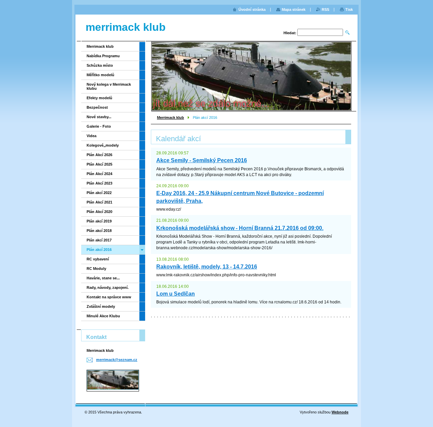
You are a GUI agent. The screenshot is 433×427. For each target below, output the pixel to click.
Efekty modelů (99, 98)
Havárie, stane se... (103, 278)
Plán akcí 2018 (99, 231)
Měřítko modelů (100, 75)
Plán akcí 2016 (99, 250)
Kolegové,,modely (103, 145)
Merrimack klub (170, 117)
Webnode (340, 412)
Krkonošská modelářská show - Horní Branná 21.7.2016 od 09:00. (239, 228)
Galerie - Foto (99, 126)
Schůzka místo (100, 65)
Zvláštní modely (101, 306)
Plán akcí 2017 (99, 240)
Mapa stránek (293, 9)
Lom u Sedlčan (175, 294)
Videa (91, 136)
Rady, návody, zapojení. (108, 287)
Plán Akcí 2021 (99, 202)
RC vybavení (98, 259)
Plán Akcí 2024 (99, 174)
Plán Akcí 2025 (99, 164)
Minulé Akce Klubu (103, 316)
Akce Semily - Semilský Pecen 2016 (201, 160)
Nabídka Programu (103, 56)
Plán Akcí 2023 (99, 183)
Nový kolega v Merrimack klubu (109, 86)
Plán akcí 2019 (99, 221)
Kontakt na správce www (109, 297)
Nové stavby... (99, 117)
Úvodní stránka (252, 9)
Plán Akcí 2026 (99, 155)
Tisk (349, 9)
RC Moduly (96, 268)
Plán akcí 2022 (99, 193)
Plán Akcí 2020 (99, 212)
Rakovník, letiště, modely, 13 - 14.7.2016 (206, 267)
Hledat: (289, 33)
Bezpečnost (97, 107)
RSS (325, 9)
